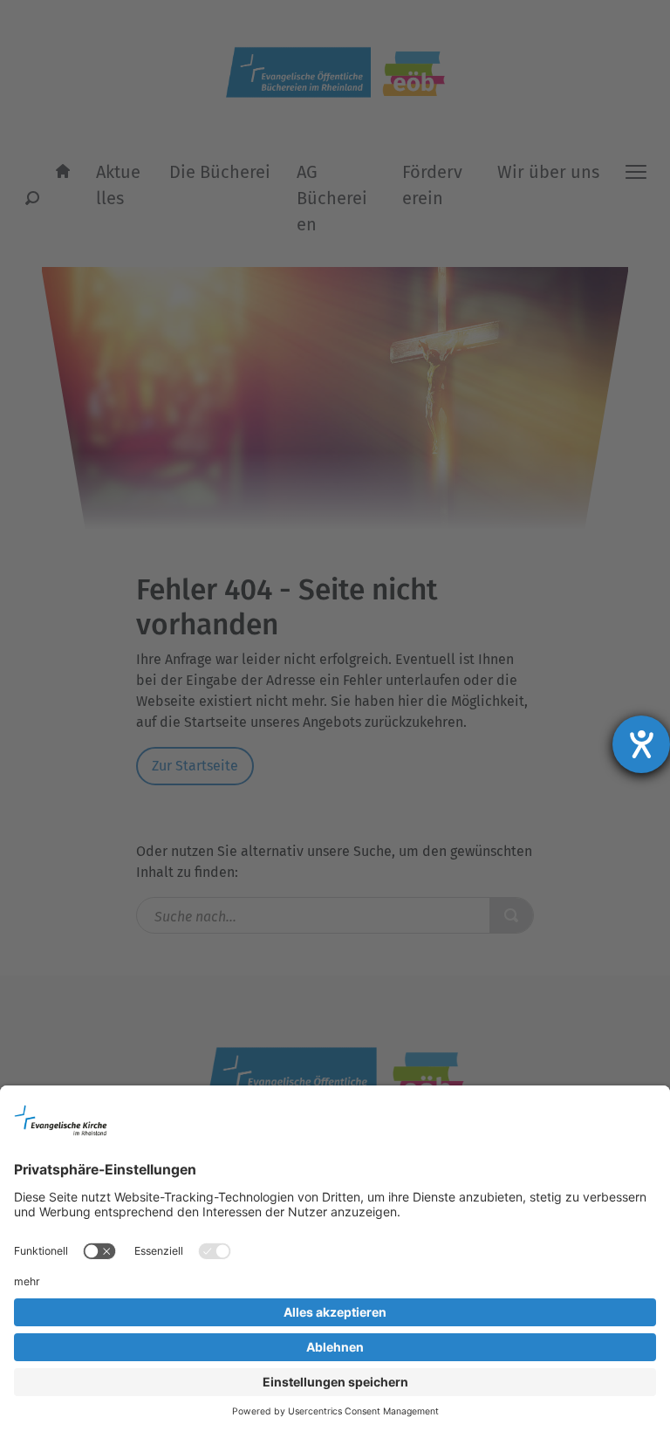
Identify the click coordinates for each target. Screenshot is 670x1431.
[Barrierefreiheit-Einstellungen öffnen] (641, 744)
